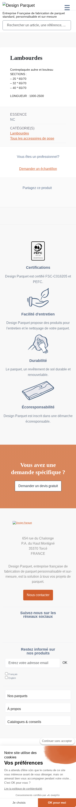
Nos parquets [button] (17, 696)
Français (13, 674)
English (12, 678)
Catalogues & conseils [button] (24, 722)
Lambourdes (19, 133)
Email (46, 198)
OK (64, 662)
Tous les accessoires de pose (32, 138)
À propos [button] (14, 709)
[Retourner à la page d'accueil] (38, 527)
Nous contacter (38, 595)
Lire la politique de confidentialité (23, 788)
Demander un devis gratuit (38, 486)
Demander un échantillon (38, 169)
